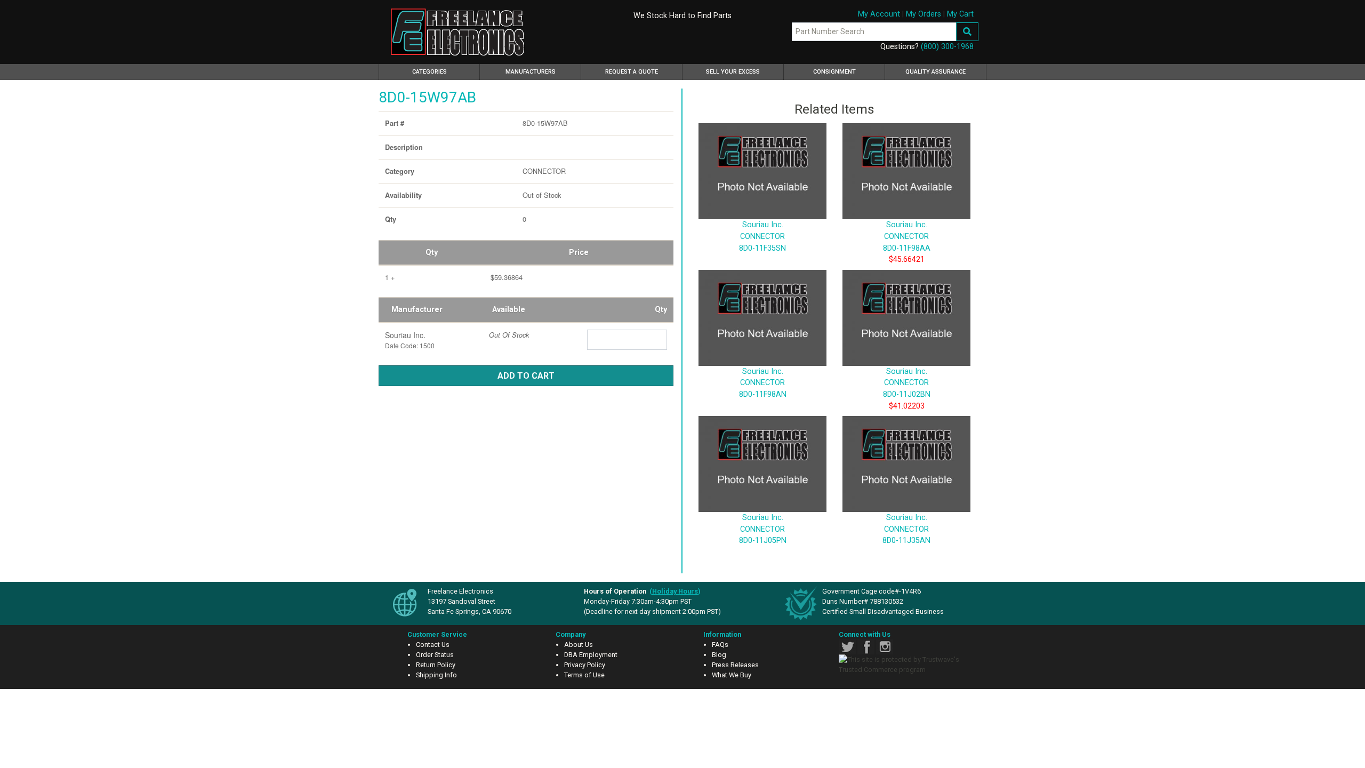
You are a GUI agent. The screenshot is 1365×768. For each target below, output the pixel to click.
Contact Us (432, 645)
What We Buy (731, 675)
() (675, 591)
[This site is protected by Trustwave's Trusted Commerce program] (905, 664)
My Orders (923, 14)
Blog (719, 655)
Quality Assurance (935, 71)
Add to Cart (526, 376)
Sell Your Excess (733, 71)
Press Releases (735, 665)
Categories (444, 71)
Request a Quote (631, 71)
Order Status (435, 655)
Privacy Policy (584, 665)
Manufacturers (530, 71)
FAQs (720, 645)
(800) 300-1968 (947, 46)
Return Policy (435, 665)
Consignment (834, 71)
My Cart (960, 14)
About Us (578, 645)
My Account (879, 14)
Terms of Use (584, 675)
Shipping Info (436, 675)
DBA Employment (590, 655)
